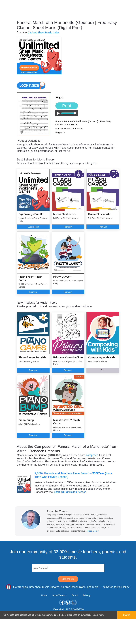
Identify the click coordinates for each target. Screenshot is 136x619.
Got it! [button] (126, 615)
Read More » (93, 531)
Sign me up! (68, 579)
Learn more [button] (98, 615)
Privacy (86, 595)
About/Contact (59, 595)
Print (66, 105)
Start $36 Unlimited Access (70, 491)
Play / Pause (57, 113)
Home (44, 595)
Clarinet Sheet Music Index (43, 32)
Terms (75, 595)
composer (92, 455)
